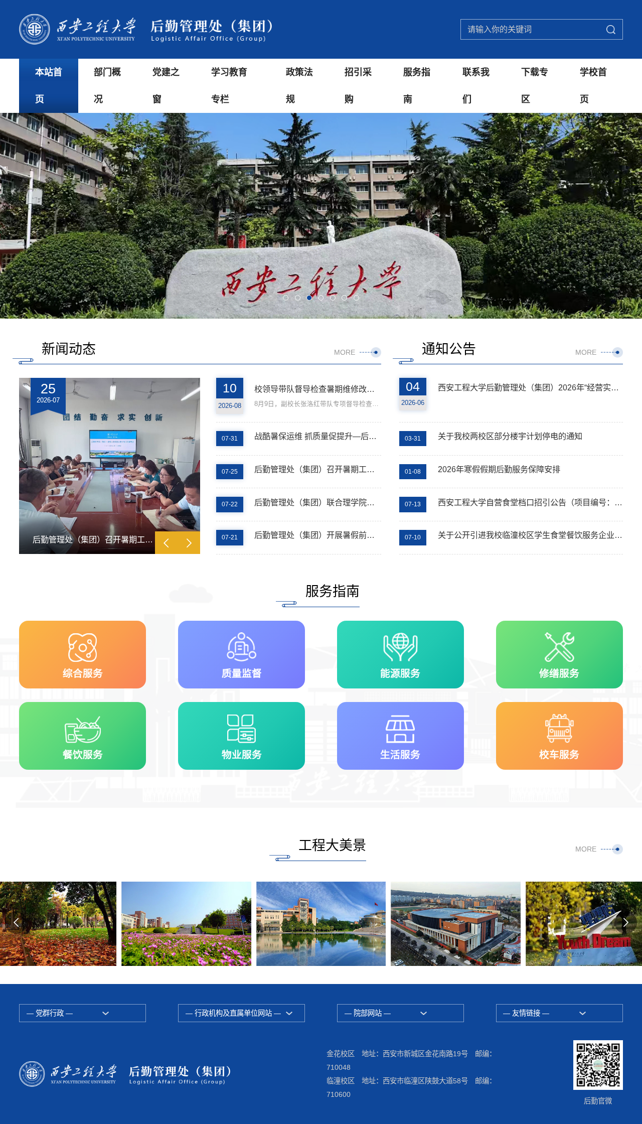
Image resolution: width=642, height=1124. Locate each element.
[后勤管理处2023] (145, 29)
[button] (285, 298)
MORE (344, 352)
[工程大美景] (186, 924)
